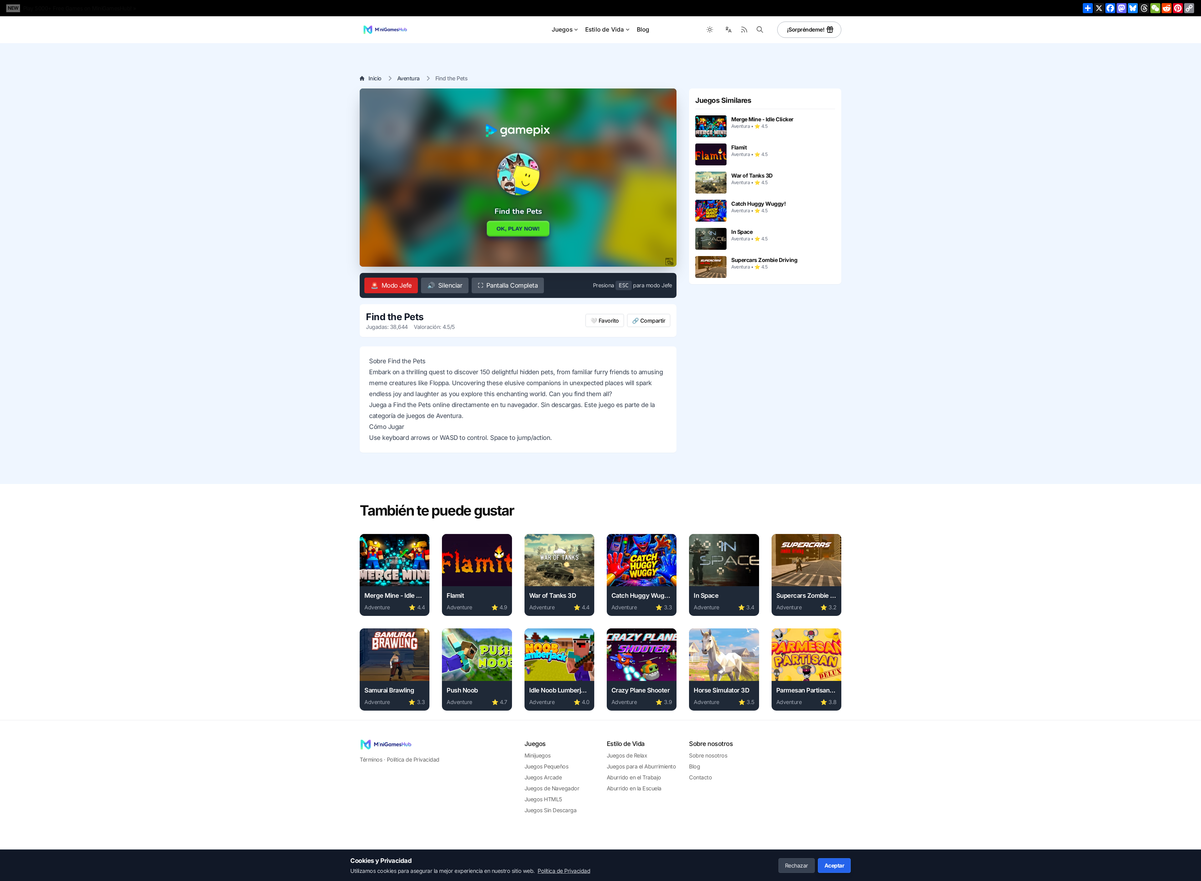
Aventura (408, 78)
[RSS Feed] (744, 30)
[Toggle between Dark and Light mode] (710, 30)
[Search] (760, 30)
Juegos (562, 29)
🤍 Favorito (604, 320)
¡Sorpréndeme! (806, 29)
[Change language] (729, 30)
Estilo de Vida (604, 29)
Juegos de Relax (627, 755)
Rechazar (796, 865)
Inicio (375, 78)
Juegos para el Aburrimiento (641, 766)
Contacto (700, 777)
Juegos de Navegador (552, 788)
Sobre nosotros (708, 755)
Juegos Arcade (543, 777)
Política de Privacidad (413, 759)
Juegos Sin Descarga (550, 810)
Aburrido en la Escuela (634, 788)
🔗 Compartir (649, 320)
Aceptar (834, 865)
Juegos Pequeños (546, 766)
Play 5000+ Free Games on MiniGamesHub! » (79, 8)
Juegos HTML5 (543, 799)
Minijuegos (537, 755)
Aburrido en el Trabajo (634, 777)
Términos (371, 759)
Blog (643, 29)
